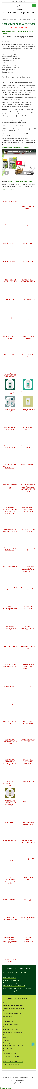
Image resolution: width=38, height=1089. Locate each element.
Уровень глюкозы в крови (11, 1059)
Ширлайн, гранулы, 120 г (28, 878)
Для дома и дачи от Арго (11, 980)
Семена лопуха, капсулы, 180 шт (28, 685)
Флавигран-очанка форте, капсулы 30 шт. (28, 841)
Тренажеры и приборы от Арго (13, 983)
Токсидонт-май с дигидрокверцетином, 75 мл (10, 741)
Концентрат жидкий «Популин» (28, 530)
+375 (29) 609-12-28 (26, 13)
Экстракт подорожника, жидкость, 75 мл (28, 939)
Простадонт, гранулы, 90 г (10, 647)
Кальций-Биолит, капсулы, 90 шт (10, 446)
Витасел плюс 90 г (10, 354)
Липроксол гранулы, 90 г (28, 548)
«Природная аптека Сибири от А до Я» (20, 181)
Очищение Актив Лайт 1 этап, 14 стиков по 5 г (9, 589)
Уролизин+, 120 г (28, 801)
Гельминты (7, 1037)
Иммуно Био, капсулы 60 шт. (28, 446)
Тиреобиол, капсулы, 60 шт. (10, 722)
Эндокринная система (10, 1024)
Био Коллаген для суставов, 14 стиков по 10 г (28, 281)
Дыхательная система (10, 1019)
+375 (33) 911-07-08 (9, 13)
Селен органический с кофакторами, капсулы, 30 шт (28, 666)
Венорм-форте (10, 300)
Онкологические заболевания (13, 1032)
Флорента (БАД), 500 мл (28, 860)
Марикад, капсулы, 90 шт (10, 567)
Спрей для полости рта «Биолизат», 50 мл (10, 685)
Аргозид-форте (10, 225)
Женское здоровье (9, 1048)
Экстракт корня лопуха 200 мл (28, 918)
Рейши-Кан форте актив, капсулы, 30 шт (10, 665)
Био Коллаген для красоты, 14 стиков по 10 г (10, 281)
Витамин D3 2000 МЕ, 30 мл (10, 337)
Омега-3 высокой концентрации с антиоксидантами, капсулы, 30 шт (28, 568)
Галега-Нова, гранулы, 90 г (28, 355)
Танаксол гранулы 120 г (28, 704)
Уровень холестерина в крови (13, 1061)
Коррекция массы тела (10, 1029)
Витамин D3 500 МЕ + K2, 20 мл (28, 337)
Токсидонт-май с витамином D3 (28, 722)
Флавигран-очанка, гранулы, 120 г (28, 823)
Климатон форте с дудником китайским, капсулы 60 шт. (10, 465)
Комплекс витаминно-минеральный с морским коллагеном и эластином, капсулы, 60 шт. (28, 487)
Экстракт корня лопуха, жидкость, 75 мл (10, 919)
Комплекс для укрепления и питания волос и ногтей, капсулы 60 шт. (10, 510)
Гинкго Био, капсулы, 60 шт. (28, 410)
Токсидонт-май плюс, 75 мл (28, 740)
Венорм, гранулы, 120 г (28, 300)
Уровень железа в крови (11, 1064)
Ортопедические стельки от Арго (14, 985)
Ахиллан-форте (28, 261)
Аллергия (6, 1040)
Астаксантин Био (28, 243)
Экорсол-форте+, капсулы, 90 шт (28, 900)
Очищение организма (10, 1035)
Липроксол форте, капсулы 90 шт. (10, 548)
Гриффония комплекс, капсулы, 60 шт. (10, 428)
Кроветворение (8, 1043)
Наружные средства (9, 977)
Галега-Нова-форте (28, 373)
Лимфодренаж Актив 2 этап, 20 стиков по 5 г (9, 530)
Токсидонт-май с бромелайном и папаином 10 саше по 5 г (10, 762)
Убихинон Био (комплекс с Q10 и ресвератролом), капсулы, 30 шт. (10, 803)
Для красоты (7, 975)
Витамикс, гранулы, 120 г (28, 319)
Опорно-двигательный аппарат (13, 1008)
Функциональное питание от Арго (14, 972)
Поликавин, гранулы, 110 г (28, 589)
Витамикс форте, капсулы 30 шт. (10, 319)
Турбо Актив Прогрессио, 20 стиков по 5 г (10, 783)
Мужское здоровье (9, 1051)
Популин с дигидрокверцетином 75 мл (28, 628)
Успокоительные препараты (12, 1056)
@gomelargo (19, 9)
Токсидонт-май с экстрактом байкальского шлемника (28, 762)
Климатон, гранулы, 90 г (28, 465)
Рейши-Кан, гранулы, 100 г (28, 647)
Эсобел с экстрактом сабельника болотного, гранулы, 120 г (10, 940)
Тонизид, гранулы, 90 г (28, 781)
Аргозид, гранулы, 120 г (28, 225)
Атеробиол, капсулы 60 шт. (10, 244)
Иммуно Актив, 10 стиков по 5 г (28, 428)
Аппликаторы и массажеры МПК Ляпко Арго (17, 988)
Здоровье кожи (8, 1021)
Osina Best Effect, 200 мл (10, 202)
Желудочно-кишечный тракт (12, 1013)
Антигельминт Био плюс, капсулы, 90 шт (28, 207)
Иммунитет (7, 1003)
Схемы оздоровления (8, 189)
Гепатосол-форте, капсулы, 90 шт (9, 410)
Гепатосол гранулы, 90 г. (28, 393)
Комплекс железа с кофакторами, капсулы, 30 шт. (28, 509)
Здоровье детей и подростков (13, 1045)
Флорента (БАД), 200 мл (9, 841)
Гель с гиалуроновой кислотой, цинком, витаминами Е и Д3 (10, 374)
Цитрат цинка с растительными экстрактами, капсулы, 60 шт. (10, 879)
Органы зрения (8, 1016)
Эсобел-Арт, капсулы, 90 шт (10, 960)
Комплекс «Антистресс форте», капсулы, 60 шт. (10, 485)
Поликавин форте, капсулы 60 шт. (28, 607)
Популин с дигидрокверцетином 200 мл (10, 608)
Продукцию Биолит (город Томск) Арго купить (17, 32)
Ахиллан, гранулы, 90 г (10, 262)
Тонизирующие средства (11, 1053)
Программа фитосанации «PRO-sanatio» (10, 628)
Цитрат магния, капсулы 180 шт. (10, 860)
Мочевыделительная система (13, 1027)
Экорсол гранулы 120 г (10, 899)
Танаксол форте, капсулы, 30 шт (10, 704)
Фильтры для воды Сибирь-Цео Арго (15, 991)
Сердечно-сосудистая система (13, 1005)
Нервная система (8, 1011)
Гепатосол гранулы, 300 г (10, 393)
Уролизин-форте (10, 822)
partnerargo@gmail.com (19, 6)
